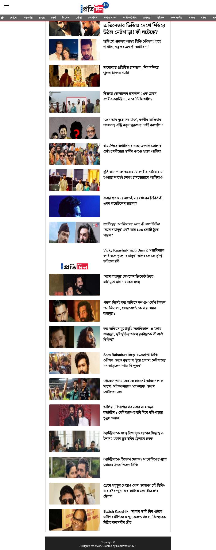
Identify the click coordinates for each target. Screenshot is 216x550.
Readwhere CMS (126, 546)
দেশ (53, 17)
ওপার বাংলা (110, 17)
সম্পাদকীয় (176, 17)
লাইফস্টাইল (130, 17)
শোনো (13, 17)
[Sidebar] (6, 5)
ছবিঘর (146, 17)
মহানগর (28, 17)
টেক (203, 17)
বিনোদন (92, 17)
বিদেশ (65, 17)
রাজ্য (42, 17)
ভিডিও (160, 17)
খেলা (79, 17)
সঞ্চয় (192, 17)
